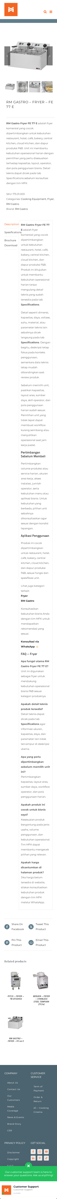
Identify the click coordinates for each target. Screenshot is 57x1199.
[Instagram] (39, 1151)
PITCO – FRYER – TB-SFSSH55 (16, 997)
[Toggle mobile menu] (51, 11)
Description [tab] (10, 224)
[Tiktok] (46, 1158)
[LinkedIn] (33, 1158)
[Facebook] (33, 1151)
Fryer (50, 199)
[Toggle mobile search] (45, 11)
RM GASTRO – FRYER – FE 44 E (16, 1040)
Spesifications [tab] (10, 232)
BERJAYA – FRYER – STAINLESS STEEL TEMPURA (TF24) (41, 1000)
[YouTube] (46, 1151)
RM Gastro (12, 204)
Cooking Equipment (33, 199)
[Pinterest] (39, 1158)
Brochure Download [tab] (10, 243)
